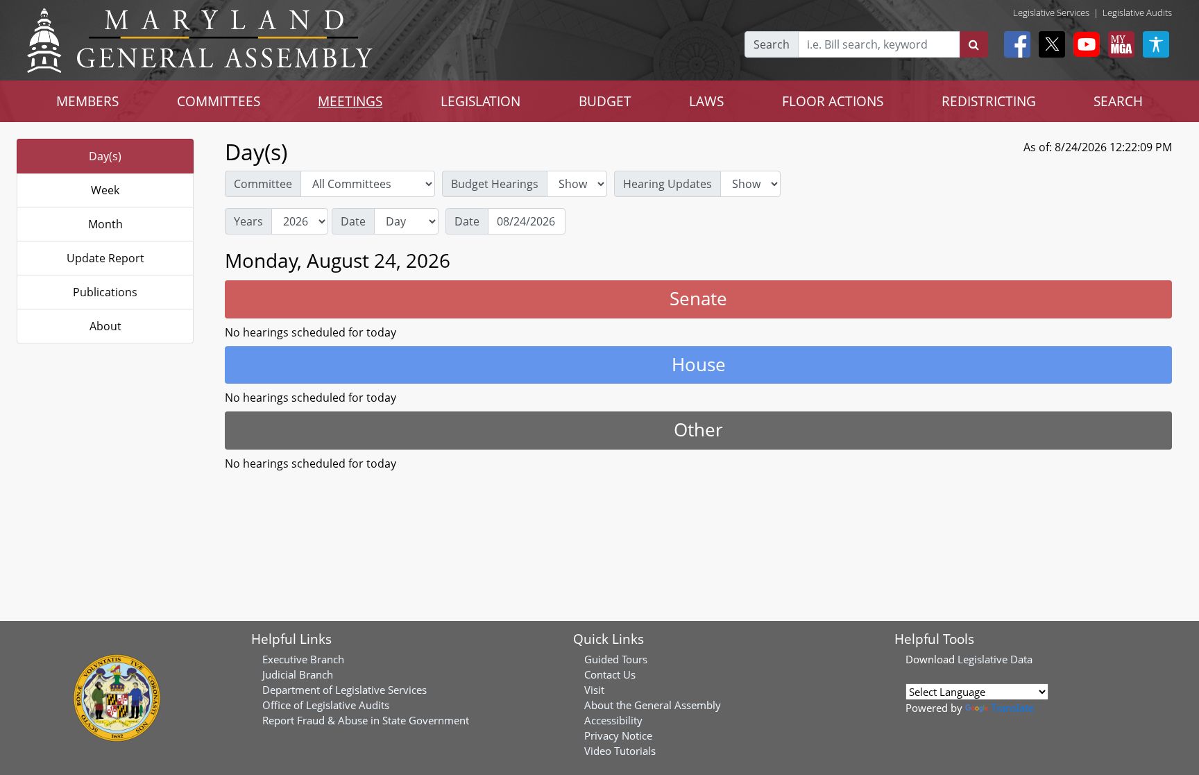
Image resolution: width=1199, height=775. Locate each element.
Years (248, 221)
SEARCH (1118, 101)
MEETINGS (350, 101)
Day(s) (105, 156)
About (105, 326)
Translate (1012, 708)
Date (353, 221)
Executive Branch (303, 659)
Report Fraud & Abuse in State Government (365, 720)
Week (105, 190)
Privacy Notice (618, 735)
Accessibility (613, 720)
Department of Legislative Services (344, 690)
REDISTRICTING (989, 101)
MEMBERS (87, 101)
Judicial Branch (297, 674)
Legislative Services (1051, 12)
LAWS (706, 101)
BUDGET (605, 101)
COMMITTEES (218, 101)
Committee (263, 183)
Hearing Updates (667, 183)
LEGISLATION (480, 101)
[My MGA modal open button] (1118, 44)
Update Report (105, 258)
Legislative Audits (1137, 12)
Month (105, 224)
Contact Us (610, 674)
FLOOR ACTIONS (832, 101)
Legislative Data (995, 659)
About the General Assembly (652, 705)
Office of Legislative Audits (325, 705)
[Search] (974, 44)
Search (772, 44)
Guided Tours (615, 659)
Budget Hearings (494, 183)
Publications (105, 292)
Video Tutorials (620, 751)
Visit (594, 690)
